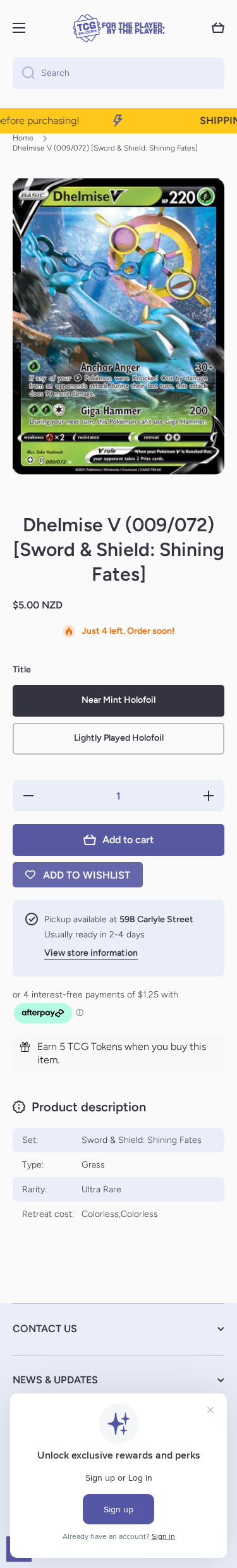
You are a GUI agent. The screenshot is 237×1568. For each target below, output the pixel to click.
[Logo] (118, 28)
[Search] (24, 73)
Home (23, 137)
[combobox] (118, 73)
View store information (91, 953)
